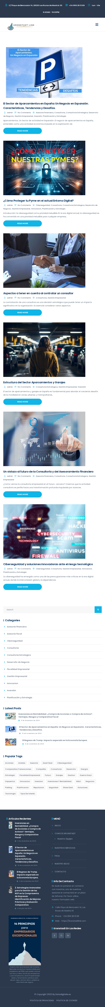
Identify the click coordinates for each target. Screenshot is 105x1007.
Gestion (71, 775)
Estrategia (10, 775)
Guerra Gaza (85, 775)
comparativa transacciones (18, 769)
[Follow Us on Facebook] (54, 935)
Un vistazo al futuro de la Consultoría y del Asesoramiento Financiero (48, 471)
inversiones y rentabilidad (59, 781)
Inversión (38, 116)
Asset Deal (47, 763)
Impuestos (10, 781)
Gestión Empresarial (24, 116)
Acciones (9, 763)
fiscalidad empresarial (30, 775)
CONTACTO (60, 871)
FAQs (57, 855)
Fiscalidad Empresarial (18, 669)
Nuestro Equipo (65, 838)
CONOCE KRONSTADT (65, 833)
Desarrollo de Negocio (18, 662)
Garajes (59, 775)
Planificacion (23, 787)
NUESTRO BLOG (62, 863)
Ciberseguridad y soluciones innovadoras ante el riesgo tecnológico (48, 564)
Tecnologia (10, 793)
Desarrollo (71, 769)
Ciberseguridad (43, 205)
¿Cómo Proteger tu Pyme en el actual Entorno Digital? (38, 201)
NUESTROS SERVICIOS (65, 848)
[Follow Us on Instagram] (61, 935)
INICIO (58, 825)
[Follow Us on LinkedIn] (68, 935)
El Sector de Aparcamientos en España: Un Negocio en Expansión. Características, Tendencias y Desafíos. (60, 728)
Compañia (41, 769)
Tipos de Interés (27, 793)
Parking (8, 787)
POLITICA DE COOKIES (66, 1000)
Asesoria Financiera (44, 112)
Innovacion (36, 208)
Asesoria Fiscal (14, 633)
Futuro (48, 775)
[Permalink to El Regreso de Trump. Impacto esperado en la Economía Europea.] (12, 743)
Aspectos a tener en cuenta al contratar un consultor (38, 293)
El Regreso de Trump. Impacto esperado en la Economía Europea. (55, 740)
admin (10, 112)
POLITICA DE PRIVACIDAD (42, 1000)
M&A (78, 781)
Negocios (90, 781)
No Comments (24, 112)
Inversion (39, 781)
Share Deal (68, 787)
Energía (84, 769)
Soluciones (83, 787)
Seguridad (53, 787)
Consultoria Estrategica (77, 112)
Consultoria (59, 112)
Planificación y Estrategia (54, 116)
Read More (22, 131)
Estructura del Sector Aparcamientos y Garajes (34, 382)
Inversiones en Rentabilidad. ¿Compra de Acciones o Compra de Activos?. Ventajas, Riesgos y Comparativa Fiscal (55, 715)
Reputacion (38, 787)
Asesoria (34, 763)
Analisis (21, 763)
